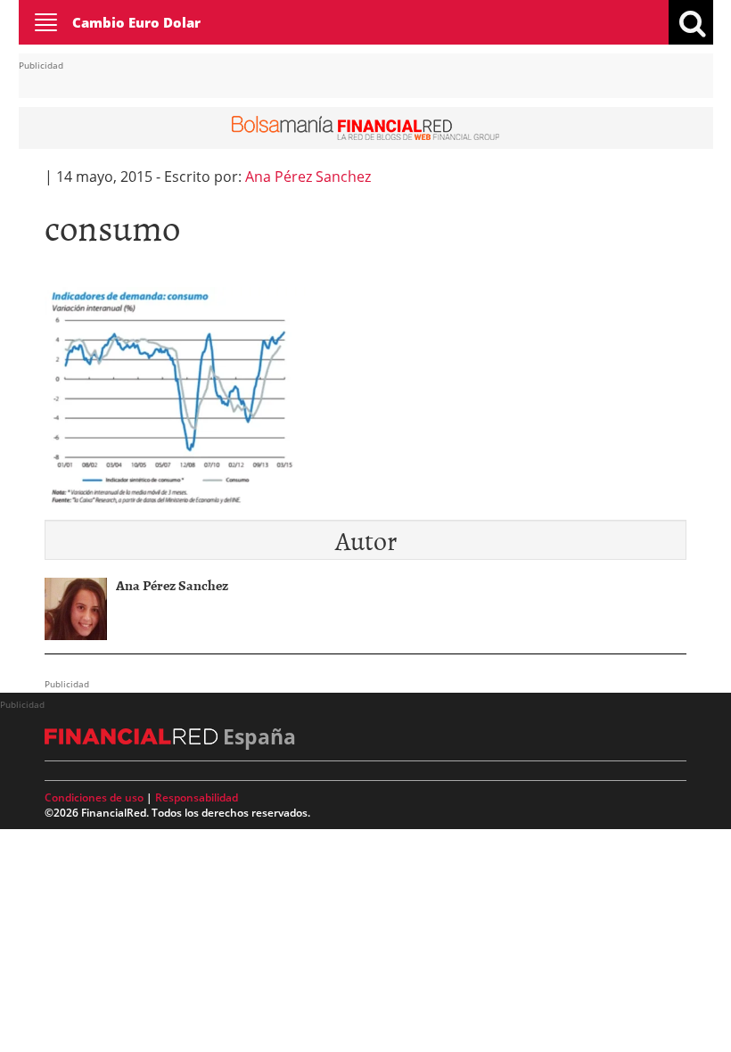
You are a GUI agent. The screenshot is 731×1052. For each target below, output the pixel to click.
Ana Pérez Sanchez (308, 176)
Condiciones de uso (94, 797)
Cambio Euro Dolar (136, 22)
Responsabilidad (196, 797)
